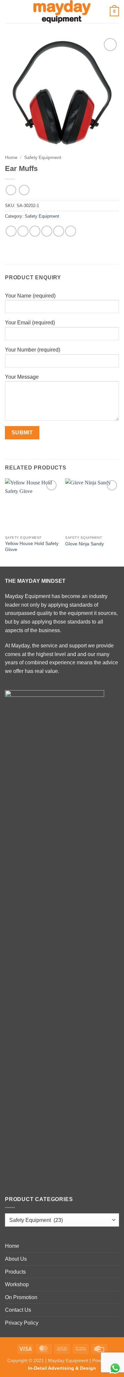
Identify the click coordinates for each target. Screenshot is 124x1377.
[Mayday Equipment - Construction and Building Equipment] (62, 11)
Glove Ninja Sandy (84, 543)
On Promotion (21, 1297)
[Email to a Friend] (46, 231)
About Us (16, 1259)
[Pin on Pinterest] (58, 231)
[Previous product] (24, 190)
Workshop (17, 1284)
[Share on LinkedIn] (70, 231)
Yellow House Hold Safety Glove (32, 546)
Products (15, 1272)
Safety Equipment (42, 157)
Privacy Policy (21, 1323)
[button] (9, 11)
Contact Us (18, 1310)
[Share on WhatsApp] (11, 231)
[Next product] (11, 190)
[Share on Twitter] (34, 231)
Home (11, 157)
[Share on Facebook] (23, 231)
